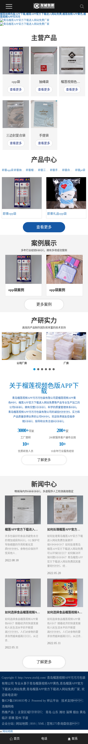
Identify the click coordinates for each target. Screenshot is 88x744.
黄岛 (83, 712)
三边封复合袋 (15, 135)
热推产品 (8, 712)
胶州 (18, 718)
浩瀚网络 (8, 706)
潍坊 (62, 712)
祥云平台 (53, 700)
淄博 (69, 712)
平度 (25, 718)
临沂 (5, 718)
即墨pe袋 (80, 170)
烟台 (76, 712)
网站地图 (22, 723)
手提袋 (44, 135)
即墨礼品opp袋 (57, 213)
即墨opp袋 (7, 170)
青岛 (48, 712)
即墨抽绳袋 (20, 170)
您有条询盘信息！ (64, 723)
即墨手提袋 (56, 170)
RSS (33, 723)
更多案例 (44, 304)
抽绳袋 (44, 81)
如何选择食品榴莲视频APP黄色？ (30, 612)
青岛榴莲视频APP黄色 (44, 683)
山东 (55, 712)
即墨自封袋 (68, 170)
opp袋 (16, 81)
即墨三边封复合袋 (48, 170)
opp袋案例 (16, 290)
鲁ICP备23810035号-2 (16, 700)
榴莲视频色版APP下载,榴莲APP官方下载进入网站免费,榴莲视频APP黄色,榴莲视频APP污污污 (43, 15)
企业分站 (8, 723)
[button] (29, 304)
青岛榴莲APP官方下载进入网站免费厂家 (53, 689)
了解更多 (44, 460)
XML (41, 723)
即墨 (12, 718)
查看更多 (16, 89)
